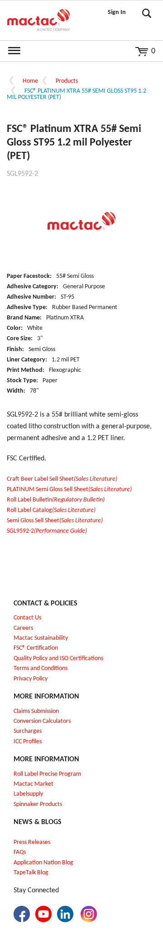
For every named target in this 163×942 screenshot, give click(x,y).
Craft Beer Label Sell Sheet (62, 479)
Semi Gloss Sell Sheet (55, 520)
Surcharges (28, 731)
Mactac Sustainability (41, 638)
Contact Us (27, 617)
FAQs (20, 852)
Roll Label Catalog (51, 510)
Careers (23, 628)
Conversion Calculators (42, 721)
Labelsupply (28, 794)
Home (30, 81)
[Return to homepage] (38, 20)
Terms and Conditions (40, 668)
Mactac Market (33, 784)
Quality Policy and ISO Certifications (58, 658)
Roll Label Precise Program (47, 774)
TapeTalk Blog (31, 872)
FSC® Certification (36, 648)
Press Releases (32, 842)
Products (67, 81)
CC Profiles (28, 741)
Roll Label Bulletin (56, 500)
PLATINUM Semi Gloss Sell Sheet (69, 489)
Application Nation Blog (43, 862)
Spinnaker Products (38, 804)
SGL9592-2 (47, 531)
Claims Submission (36, 711)
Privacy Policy (31, 678)
